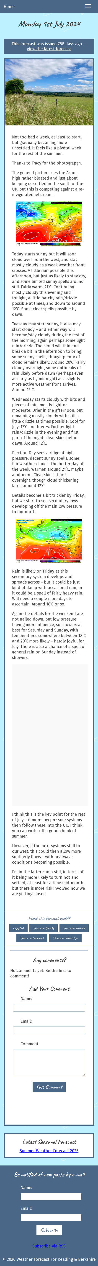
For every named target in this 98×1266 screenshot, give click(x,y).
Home (9, 6)
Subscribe (49, 1230)
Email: (26, 1021)
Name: (26, 998)
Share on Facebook (32, 938)
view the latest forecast (49, 48)
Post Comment (49, 1086)
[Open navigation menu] (88, 6)
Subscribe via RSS (49, 1246)
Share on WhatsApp (65, 938)
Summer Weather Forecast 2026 (49, 1150)
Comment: (30, 1043)
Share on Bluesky (43, 928)
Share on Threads (74, 928)
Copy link (18, 928)
